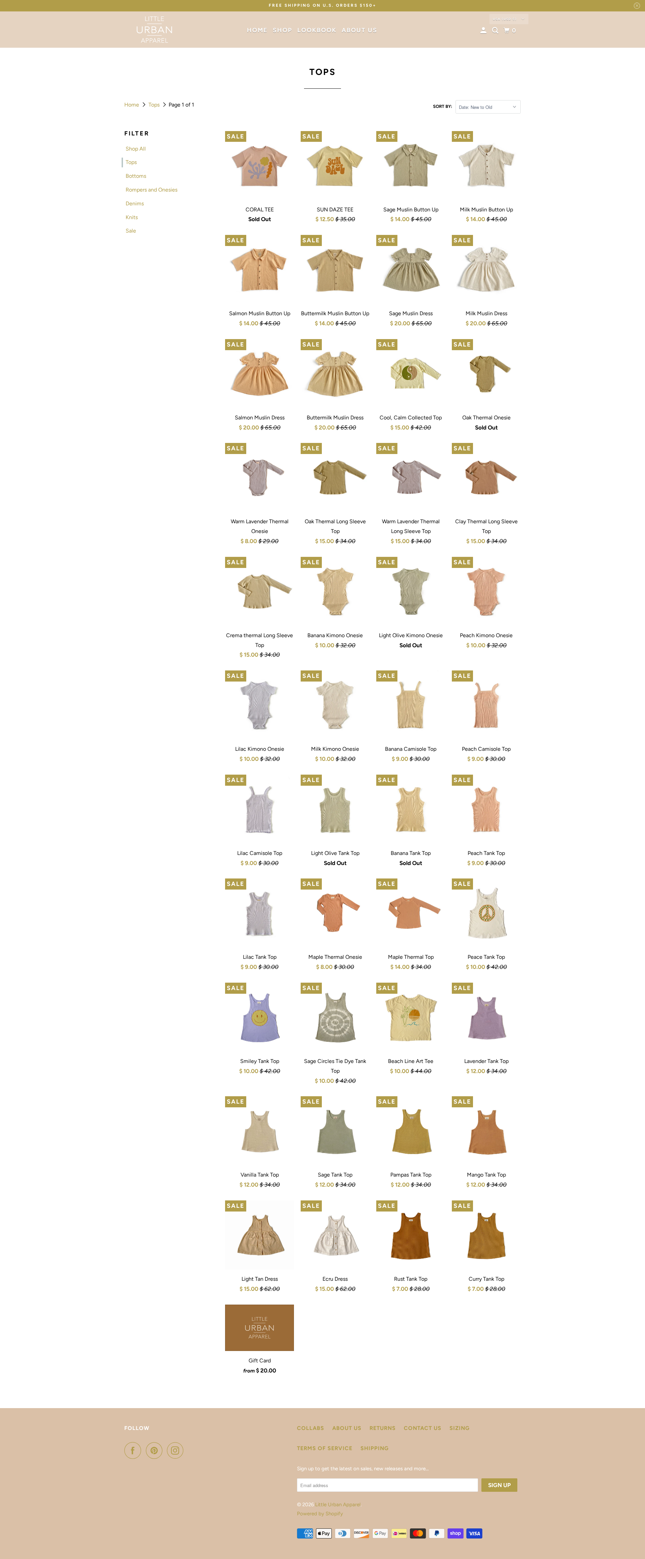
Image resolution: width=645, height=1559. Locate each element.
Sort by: (442, 106)
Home (257, 30)
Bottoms (136, 176)
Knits (132, 217)
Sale (131, 231)
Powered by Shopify (320, 1514)
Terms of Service (324, 1448)
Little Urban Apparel (337, 1505)
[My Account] (484, 30)
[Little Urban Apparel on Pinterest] (156, 1450)
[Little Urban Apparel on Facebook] (134, 1450)
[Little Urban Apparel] (154, 29)
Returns (383, 1428)
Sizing (459, 1428)
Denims (135, 203)
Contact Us (422, 1428)
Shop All (136, 149)
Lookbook (317, 30)
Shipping (374, 1448)
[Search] (496, 30)
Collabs (310, 1428)
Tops (154, 104)
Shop (282, 30)
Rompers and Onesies (151, 190)
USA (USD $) (505, 19)
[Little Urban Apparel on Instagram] (177, 1450)
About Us (359, 30)
